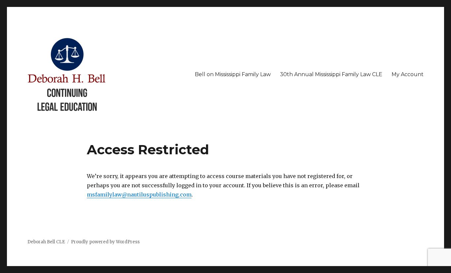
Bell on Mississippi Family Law (233, 74)
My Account (408, 74)
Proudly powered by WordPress (105, 242)
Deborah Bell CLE (46, 242)
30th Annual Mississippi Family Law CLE (331, 74)
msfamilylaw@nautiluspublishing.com (139, 194)
